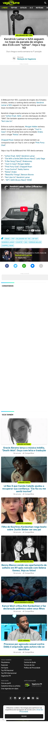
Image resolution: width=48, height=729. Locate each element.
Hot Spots (4, 668)
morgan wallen (35, 242)
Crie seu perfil (6, 683)
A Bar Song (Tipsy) (13, 161)
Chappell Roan (7, 140)
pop (13, 239)
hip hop (35, 239)
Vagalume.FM (6, 676)
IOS (33, 686)
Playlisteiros (5, 662)
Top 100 (14, 8)
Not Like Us (7, 121)
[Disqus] (24, 319)
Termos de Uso (29, 665)
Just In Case (10, 164)
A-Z (31, 8)
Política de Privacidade (32, 668)
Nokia (15, 134)
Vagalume (11, 3)
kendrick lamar (8, 242)
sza (25, 242)
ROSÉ (29, 180)
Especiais (4, 665)
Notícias (39, 8)
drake (7, 239)
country (19, 242)
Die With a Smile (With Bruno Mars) (20, 158)
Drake (40, 132)
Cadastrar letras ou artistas (10, 686)
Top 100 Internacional (8, 673)
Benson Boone (27, 174)
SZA (10, 105)
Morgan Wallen (31, 126)
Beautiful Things (12, 174)
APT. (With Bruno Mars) (16, 180)
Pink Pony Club (11, 166)
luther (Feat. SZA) (13, 116)
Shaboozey (27, 161)
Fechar (24, 716)
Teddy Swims (23, 169)
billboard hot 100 (23, 239)
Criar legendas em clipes (9, 689)
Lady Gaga (40, 158)
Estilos (23, 8)
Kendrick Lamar (28, 156)
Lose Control (10, 169)
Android (38, 686)
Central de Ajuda (30, 662)
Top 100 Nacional (7, 670)
